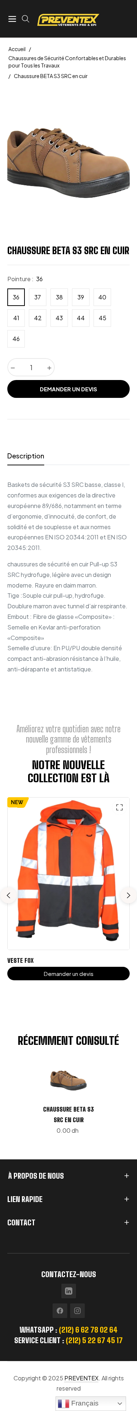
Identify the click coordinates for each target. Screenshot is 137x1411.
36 (16, 297)
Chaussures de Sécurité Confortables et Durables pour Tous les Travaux (67, 62)
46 (16, 338)
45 (102, 318)
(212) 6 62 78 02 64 (88, 1329)
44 (81, 318)
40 (102, 297)
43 (59, 318)
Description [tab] (25, 455)
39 (80, 297)
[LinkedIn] (68, 1291)
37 (37, 297)
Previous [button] (8, 895)
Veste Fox (20, 960)
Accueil (17, 49)
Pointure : (25, 279)
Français (84, 1403)
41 (16, 318)
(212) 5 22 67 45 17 (94, 1340)
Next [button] (129, 895)
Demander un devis (68, 388)
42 (38, 318)
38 (59, 297)
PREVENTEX (81, 1378)
